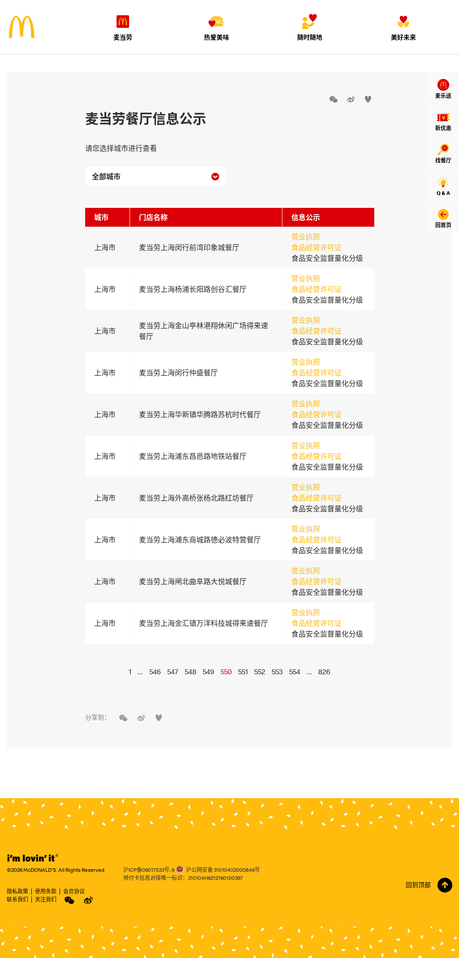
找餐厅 (443, 160)
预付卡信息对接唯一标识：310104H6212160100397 (183, 878)
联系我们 (17, 899)
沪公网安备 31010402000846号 (223, 869)
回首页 (443, 225)
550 (226, 671)
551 (243, 671)
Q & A (443, 192)
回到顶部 (418, 885)
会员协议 (74, 891)
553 (277, 671)
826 (324, 671)
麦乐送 (443, 95)
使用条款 (45, 891)
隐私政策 (17, 891)
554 (294, 671)
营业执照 (305, 236)
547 (172, 671)
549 (208, 671)
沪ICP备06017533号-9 (148, 869)
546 (155, 671)
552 (259, 671)
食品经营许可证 (316, 247)
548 (190, 671)
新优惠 (443, 128)
